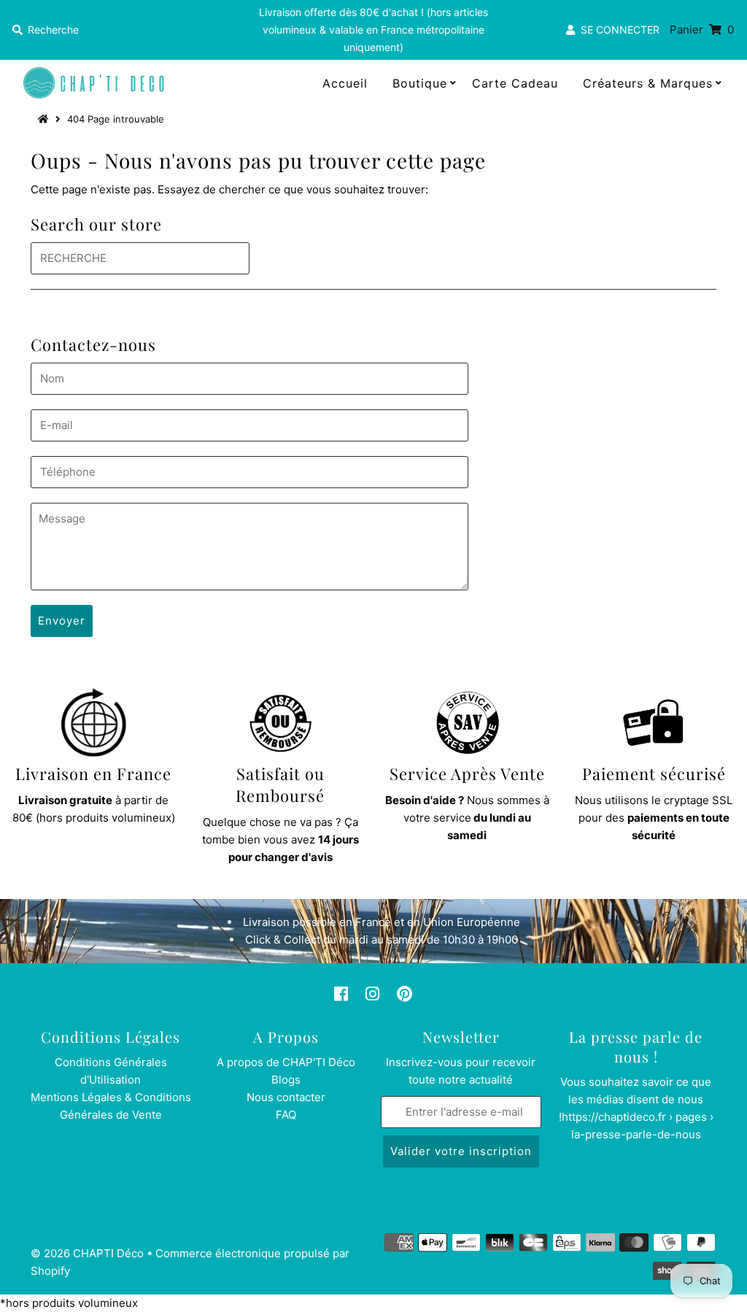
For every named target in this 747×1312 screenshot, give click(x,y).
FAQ (286, 1115)
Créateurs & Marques (648, 83)
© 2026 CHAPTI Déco (87, 1253)
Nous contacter (286, 1097)
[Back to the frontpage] (45, 119)
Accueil (345, 83)
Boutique (419, 83)
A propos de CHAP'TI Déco (286, 1062)
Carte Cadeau (515, 83)
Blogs (286, 1080)
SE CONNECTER (617, 29)
